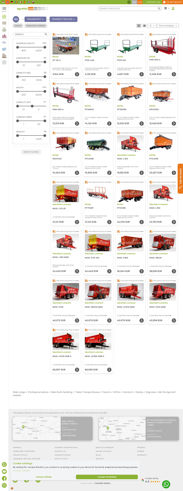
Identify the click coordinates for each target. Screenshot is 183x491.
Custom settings (44, 477)
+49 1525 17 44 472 (154, 431)
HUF (134, 2)
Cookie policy (26, 470)
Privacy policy (17, 470)
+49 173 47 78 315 (154, 437)
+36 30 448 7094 (69, 430)
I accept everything (107, 477)
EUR (140, 2)
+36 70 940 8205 (69, 436)
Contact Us (153, 2)
